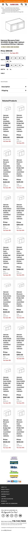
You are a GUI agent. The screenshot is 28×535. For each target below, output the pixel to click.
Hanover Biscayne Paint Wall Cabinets (10, 10)
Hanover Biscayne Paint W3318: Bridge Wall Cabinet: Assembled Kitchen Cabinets (7, 342)
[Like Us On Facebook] (3, 515)
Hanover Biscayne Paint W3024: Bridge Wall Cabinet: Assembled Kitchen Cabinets (20, 255)
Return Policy (5, 492)
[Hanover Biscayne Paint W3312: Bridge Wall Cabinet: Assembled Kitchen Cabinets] (7, 285)
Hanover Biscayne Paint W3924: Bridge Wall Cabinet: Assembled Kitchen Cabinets (20, 428)
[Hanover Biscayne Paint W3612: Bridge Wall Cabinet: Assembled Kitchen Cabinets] (21, 328)
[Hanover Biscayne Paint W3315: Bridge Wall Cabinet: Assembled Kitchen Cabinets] (21, 285)
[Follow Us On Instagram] (12, 515)
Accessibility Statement (6, 530)
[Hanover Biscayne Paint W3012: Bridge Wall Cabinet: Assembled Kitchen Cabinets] (7, 198)
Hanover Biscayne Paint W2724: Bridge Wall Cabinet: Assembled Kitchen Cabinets (20, 168)
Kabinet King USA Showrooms (9, 503)
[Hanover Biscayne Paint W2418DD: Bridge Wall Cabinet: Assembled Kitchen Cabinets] (21, 109)
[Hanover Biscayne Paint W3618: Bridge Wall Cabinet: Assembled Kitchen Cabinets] (21, 370)
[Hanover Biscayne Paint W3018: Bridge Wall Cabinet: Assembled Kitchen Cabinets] (7, 240)
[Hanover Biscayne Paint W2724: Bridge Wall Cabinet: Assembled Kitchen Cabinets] (21, 153)
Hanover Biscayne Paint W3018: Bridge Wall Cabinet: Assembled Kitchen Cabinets (6, 255)
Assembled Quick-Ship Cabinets (12, 8)
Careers (3, 496)
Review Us (4, 501)
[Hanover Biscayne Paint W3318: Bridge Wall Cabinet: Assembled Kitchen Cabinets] (7, 328)
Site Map (21, 527)
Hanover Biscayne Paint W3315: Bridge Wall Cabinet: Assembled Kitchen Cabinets (21, 299)
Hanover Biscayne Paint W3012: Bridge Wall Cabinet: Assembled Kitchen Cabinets (7, 212)
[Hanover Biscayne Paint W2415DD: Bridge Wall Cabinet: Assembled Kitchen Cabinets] (7, 109)
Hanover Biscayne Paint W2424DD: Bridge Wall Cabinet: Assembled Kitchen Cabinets (6, 168)
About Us (4, 487)
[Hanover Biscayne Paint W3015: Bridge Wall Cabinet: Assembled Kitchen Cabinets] (21, 198)
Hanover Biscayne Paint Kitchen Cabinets (11, 9)
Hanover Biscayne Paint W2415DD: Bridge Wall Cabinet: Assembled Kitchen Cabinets (6, 123)
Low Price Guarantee (7, 499)
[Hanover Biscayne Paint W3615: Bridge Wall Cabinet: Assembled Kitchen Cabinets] (7, 370)
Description (6, 86)
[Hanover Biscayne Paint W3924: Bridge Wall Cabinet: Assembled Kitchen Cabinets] (21, 413)
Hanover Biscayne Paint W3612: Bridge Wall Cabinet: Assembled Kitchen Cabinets (21, 342)
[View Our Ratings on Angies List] (14, 476)
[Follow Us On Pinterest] (16, 515)
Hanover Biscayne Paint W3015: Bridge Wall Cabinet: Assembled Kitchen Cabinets (21, 212)
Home (2, 8)
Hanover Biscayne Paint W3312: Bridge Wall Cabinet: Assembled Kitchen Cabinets (7, 299)
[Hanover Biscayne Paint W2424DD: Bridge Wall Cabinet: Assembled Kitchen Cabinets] (7, 153)
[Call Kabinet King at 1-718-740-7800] (7, 4)
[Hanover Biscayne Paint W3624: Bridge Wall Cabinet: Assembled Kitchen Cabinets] (7, 413)
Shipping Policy (5, 494)
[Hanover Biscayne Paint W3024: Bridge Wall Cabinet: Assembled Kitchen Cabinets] (21, 240)
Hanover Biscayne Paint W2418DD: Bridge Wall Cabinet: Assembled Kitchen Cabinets (20, 123)
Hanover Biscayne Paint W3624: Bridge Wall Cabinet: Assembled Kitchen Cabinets (6, 428)
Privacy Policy (5, 489)
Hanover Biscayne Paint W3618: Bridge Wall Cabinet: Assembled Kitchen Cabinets (21, 384)
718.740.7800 (19, 521)
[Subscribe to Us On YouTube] (20, 515)
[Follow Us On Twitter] (7, 515)
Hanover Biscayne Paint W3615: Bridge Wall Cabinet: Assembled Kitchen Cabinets (7, 384)
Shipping (5, 90)
